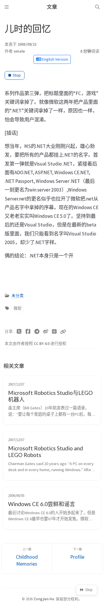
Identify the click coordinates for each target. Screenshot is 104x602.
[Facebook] (28, 340)
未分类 (18, 304)
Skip (89, 589)
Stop (17, 75)
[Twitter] (19, 340)
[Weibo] (45, 340)
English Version (54, 59)
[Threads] (54, 340)
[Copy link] (63, 340)
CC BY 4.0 (42, 352)
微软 (18, 317)
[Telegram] (37, 340)
